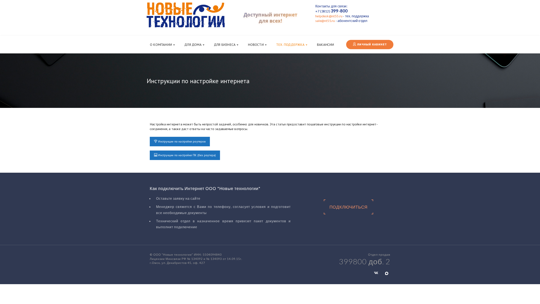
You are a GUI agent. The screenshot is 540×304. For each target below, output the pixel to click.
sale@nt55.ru (325, 21)
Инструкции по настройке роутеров (181, 141)
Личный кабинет (371, 44)
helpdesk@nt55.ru (328, 16)
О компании (161, 44)
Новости (256, 44)
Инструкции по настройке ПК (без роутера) (186, 155)
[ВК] (376, 272)
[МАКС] (386, 273)
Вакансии (325, 44)
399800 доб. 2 (364, 261)
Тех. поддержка (290, 44)
